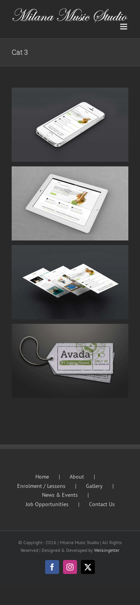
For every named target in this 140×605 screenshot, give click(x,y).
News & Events (60, 494)
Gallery (94, 485)
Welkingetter (106, 550)
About (77, 476)
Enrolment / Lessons (41, 485)
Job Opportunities (47, 504)
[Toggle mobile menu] (124, 26)
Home (42, 476)
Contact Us (102, 504)
